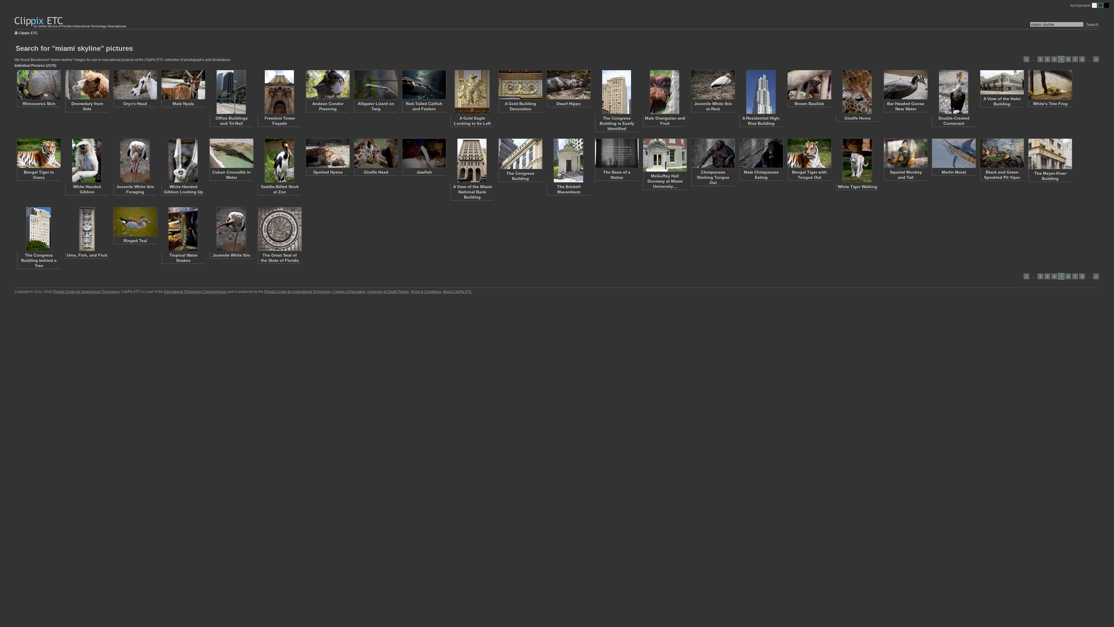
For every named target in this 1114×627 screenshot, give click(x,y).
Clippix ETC (28, 32)
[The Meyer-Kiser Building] (1050, 153)
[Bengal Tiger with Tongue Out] (809, 153)
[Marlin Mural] (953, 153)
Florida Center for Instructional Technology (86, 292)
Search (1092, 24)
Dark (1106, 5)
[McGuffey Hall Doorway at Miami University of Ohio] (664, 155)
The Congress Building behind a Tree (39, 260)
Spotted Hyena (328, 172)
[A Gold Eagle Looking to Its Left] (472, 92)
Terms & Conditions (425, 292)
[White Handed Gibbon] (86, 160)
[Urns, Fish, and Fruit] (86, 229)
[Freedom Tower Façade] (279, 92)
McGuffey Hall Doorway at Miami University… (665, 181)
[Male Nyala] (183, 85)
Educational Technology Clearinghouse (195, 292)
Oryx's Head (135, 103)
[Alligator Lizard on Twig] (375, 85)
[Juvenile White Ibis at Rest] (713, 85)
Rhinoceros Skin (39, 103)
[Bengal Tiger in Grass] (38, 153)
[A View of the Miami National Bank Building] (472, 160)
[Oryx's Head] (135, 85)
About (457, 292)
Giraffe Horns (857, 118)
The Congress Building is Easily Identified (617, 123)
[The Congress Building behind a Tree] (38, 229)
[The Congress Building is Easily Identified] (616, 92)
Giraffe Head (376, 172)
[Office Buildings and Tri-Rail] (231, 92)
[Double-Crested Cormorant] (953, 92)
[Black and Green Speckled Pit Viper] (1001, 153)
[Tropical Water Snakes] (183, 229)
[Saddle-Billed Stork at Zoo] (279, 160)
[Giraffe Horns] (857, 92)
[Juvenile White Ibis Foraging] (135, 160)
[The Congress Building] (520, 153)
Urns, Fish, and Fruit (87, 255)
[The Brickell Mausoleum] (568, 160)
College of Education (349, 292)
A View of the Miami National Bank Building (472, 191)
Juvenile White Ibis (231, 255)
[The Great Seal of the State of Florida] (279, 229)
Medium (1100, 5)
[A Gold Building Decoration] (520, 85)
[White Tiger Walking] (857, 160)
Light (1094, 5)
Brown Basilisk (809, 103)
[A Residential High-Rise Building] (761, 92)
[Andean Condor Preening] (327, 85)
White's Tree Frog (1050, 103)
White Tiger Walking (857, 186)
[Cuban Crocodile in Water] (231, 153)
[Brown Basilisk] (809, 85)
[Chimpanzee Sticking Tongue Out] (713, 153)
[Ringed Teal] (135, 222)
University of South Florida (388, 292)
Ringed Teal (135, 240)
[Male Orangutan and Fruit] (664, 92)
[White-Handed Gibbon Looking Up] (183, 160)
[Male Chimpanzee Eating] (761, 153)
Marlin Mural (954, 172)
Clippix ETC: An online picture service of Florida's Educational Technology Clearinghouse (70, 22)
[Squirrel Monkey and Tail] (905, 153)
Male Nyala (183, 103)
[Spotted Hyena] (327, 153)
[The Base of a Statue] (616, 153)
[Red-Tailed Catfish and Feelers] (424, 85)
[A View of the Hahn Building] (1001, 82)
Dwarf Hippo (568, 103)
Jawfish (424, 172)
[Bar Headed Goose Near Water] (905, 85)
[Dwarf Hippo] (568, 85)
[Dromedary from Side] (86, 85)
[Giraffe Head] (375, 153)
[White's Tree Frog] (1050, 85)
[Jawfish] (424, 153)
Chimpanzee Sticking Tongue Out (713, 177)
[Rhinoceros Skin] (38, 85)
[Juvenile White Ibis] (231, 229)
